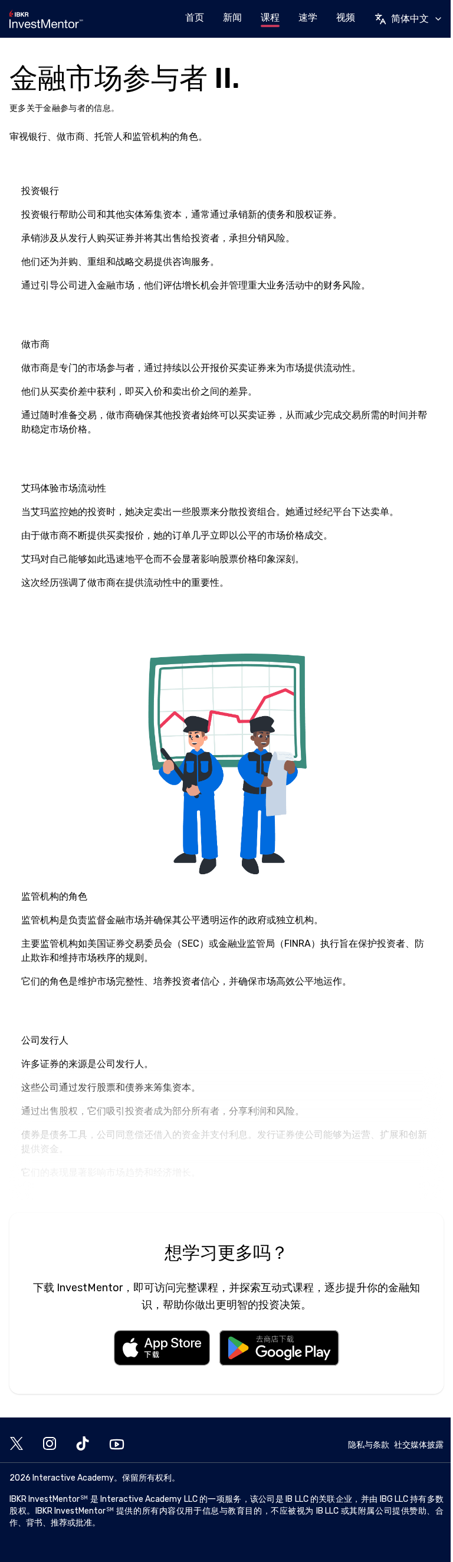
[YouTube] (117, 1444)
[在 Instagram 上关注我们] (49, 1444)
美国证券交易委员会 (129, 943)
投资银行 (40, 214)
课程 (270, 17)
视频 (345, 17)
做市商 (35, 367)
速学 (307, 17)
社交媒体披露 (419, 1445)
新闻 (232, 17)
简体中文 (410, 18)
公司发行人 (120, 1063)
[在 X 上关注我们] (16, 1444)
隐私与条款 (368, 1445)
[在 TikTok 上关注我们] (83, 1444)
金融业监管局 (246, 943)
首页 (194, 17)
